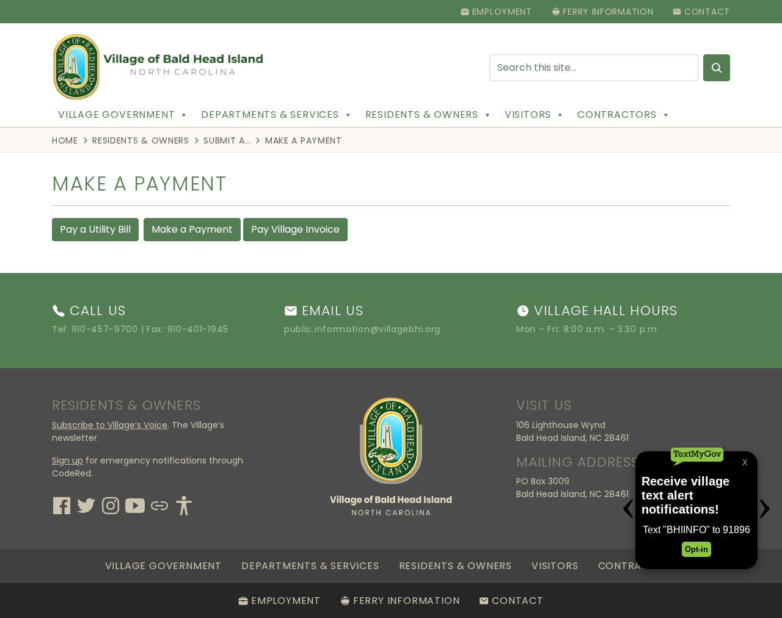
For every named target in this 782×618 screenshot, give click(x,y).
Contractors (617, 114)
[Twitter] (86, 504)
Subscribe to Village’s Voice (109, 425)
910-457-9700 (104, 329)
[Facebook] (61, 504)
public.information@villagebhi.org (362, 329)
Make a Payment (192, 229)
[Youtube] (135, 504)
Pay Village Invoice (295, 229)
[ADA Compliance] (184, 504)
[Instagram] (110, 504)
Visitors (528, 114)
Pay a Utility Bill (95, 229)
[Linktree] (159, 504)
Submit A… (226, 140)
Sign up (67, 460)
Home (65, 140)
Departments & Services (270, 114)
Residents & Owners (421, 114)
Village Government (116, 114)
